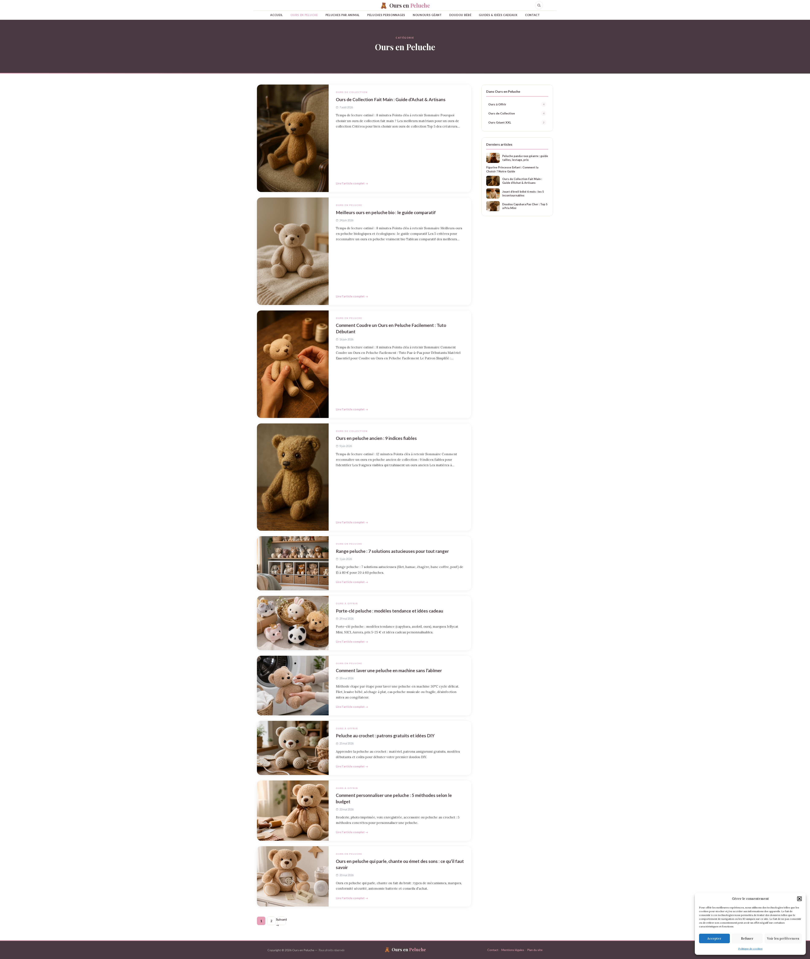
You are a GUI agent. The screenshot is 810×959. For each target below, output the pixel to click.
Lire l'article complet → (352, 183)
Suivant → (281, 921)
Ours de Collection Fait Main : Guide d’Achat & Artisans (391, 99)
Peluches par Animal (342, 15)
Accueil (276, 15)
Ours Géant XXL (516, 122)
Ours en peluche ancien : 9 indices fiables (376, 438)
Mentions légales (512, 950)
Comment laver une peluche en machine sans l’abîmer (389, 670)
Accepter (714, 938)
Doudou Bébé (460, 15)
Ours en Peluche (304, 15)
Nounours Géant (427, 15)
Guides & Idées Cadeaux (498, 15)
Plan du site (535, 950)
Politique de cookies (750, 948)
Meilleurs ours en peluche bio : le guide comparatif (386, 212)
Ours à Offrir (347, 603)
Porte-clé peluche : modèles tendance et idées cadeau (389, 610)
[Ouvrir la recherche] (539, 5)
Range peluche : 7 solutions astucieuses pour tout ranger (392, 551)
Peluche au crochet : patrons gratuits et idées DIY (385, 735)
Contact (532, 15)
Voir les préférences (783, 938)
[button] (799, 899)
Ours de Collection (352, 92)
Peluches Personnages (386, 15)
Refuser (747, 938)
